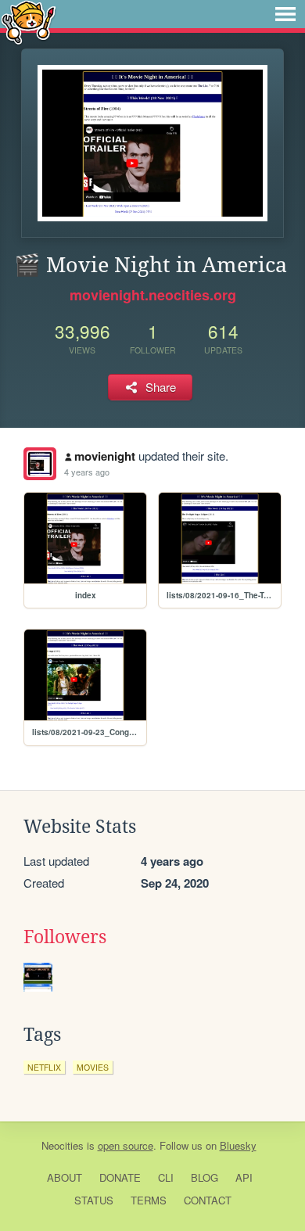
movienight (104, 456)
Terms (149, 1200)
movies (93, 1067)
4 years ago (86, 471)
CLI (166, 1177)
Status (93, 1200)
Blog (204, 1177)
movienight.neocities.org (153, 295)
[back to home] (28, 21)
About (64, 1177)
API (244, 1177)
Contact (207, 1200)
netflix (44, 1067)
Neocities (62, 1145)
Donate (120, 1177)
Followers (64, 937)
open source (125, 1145)
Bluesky (238, 1145)
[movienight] (40, 463)
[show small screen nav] (285, 14)
